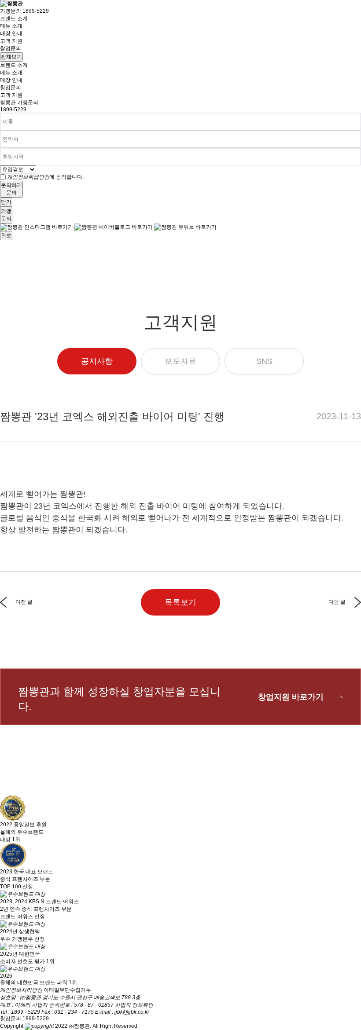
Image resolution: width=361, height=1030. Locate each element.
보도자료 (180, 361)
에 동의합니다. (45, 177)
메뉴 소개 (11, 26)
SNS (264, 361)
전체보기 (11, 57)
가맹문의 (24, 11)
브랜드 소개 (14, 18)
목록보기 (180, 602)
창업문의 (10, 48)
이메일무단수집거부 (67, 990)
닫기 (6, 202)
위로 (6, 235)
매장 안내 (11, 33)
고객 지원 (11, 41)
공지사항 (97, 361)
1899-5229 (13, 109)
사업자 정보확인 (134, 1005)
